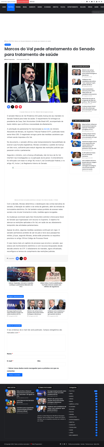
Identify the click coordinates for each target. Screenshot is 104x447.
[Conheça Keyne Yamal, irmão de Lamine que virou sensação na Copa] (76, 109)
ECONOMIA (47, 7)
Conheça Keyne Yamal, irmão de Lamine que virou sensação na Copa (89, 108)
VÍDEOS (90, 7)
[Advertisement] (52, 26)
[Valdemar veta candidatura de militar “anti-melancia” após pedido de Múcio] (56, 304)
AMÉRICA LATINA (73, 404)
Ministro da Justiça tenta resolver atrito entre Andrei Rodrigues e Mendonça (59, 2)
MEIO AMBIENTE (73, 435)
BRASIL (25, 7)
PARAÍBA (18, 7)
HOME (4, 7)
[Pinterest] (16, 106)
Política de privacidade (74, 444)
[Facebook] (8, 106)
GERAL (71, 393)
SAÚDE (96, 7)
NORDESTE (32, 7)
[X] (12, 106)
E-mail (10, 361)
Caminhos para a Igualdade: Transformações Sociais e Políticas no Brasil (25, 409)
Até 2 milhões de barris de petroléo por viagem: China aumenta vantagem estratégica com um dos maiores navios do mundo (89, 165)
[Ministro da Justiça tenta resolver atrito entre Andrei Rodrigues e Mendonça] (36, 304)
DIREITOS (55, 7)
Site (38, 361)
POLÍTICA (10, 7)
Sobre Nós (96, 444)
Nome (10, 354)
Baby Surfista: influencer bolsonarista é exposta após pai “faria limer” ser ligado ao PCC (89, 126)
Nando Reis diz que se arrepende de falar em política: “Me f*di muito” (89, 100)
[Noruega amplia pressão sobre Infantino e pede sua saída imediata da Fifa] (16, 304)
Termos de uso (89, 444)
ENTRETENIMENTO (72, 7)
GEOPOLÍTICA (73, 417)
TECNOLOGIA (72, 427)
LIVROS (71, 432)
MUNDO (40, 7)
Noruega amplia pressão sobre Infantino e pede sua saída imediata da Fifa (15, 312)
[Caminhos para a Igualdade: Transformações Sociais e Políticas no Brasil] (11, 410)
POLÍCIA (63, 7)
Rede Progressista (10, 59)
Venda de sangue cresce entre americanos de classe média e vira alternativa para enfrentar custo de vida (89, 145)
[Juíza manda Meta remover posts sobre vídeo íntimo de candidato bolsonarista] (76, 91)
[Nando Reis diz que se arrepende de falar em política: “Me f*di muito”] (76, 101)
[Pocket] (20, 106)
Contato (83, 444)
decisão (47, 129)
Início (6, 41)
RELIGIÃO (83, 7)
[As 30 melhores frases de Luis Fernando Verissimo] (76, 155)
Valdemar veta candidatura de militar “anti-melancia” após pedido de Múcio (56, 312)
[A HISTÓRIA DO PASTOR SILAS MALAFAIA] (11, 403)
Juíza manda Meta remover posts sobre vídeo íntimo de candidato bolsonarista (89, 91)
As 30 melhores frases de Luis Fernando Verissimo (88, 154)
